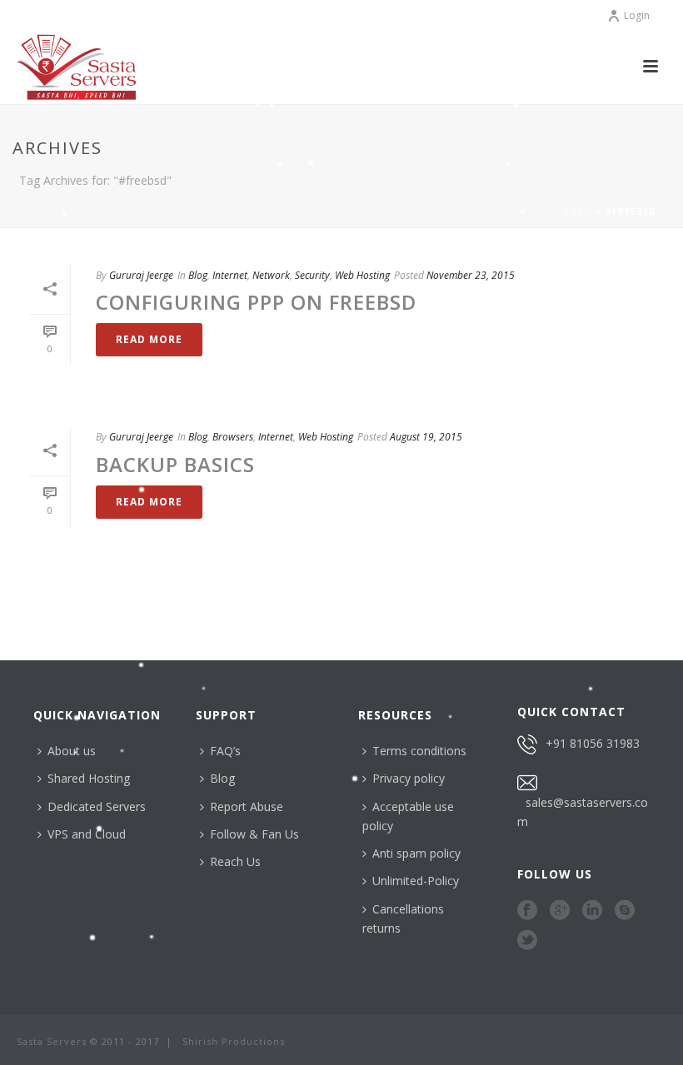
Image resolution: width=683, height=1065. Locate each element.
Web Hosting (362, 275)
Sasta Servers (52, 1041)
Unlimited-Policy (415, 880)
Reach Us (235, 861)
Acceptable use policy (408, 816)
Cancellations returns (403, 918)
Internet (229, 275)
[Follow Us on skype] (625, 911)
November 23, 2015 (470, 275)
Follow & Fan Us (254, 834)
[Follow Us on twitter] (527, 941)
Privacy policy (408, 778)
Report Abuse (246, 806)
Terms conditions (419, 751)
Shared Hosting (88, 778)
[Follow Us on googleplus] (560, 911)
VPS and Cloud (86, 834)
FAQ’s (225, 751)
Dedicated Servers (96, 806)
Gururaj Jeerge (141, 275)
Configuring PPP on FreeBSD (256, 302)
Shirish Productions (233, 1041)
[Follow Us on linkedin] (592, 911)
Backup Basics (175, 464)
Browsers (232, 437)
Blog (197, 275)
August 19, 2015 (426, 437)
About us (71, 751)
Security (312, 275)
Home (577, 211)
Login (637, 15)
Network (271, 275)
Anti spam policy (416, 853)
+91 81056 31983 (593, 743)
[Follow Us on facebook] (527, 911)
